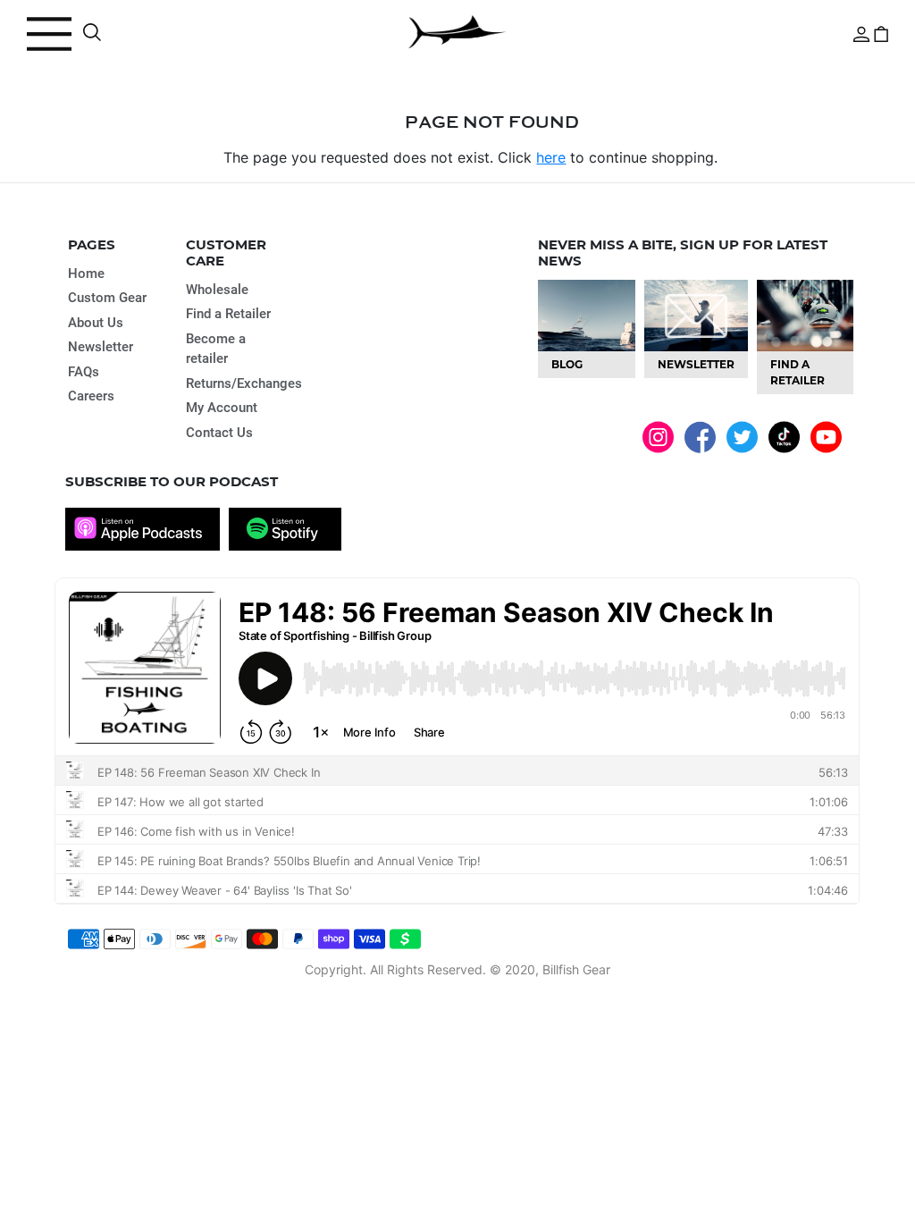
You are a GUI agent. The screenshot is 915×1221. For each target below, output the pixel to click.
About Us (95, 323)
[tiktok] (784, 435)
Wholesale (217, 290)
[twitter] (742, 435)
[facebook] (700, 436)
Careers (91, 396)
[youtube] (826, 435)
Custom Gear (107, 298)
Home (86, 273)
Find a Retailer (228, 314)
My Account (221, 408)
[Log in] (861, 32)
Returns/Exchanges (244, 383)
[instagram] (658, 435)
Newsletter (100, 347)
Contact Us (219, 433)
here (551, 157)
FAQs (83, 372)
